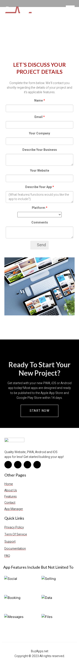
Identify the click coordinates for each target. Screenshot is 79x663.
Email (38, 117)
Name (38, 100)
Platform (38, 208)
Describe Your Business (39, 150)
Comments (39, 222)
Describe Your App (38, 187)
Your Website (39, 170)
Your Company (39, 133)
